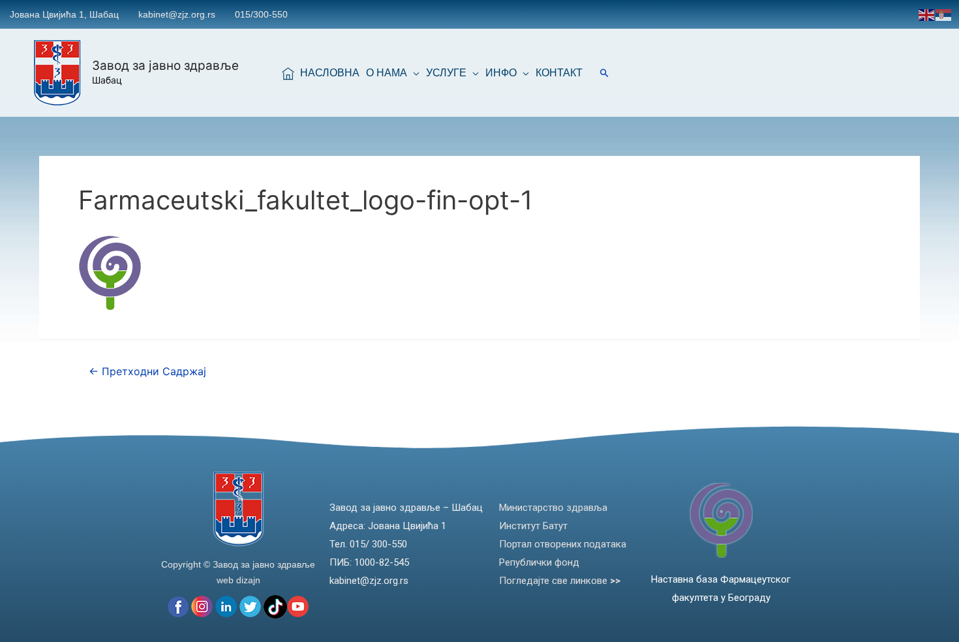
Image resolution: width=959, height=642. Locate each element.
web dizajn (238, 580)
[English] (927, 14)
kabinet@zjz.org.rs (176, 14)
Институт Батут (533, 526)
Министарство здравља (553, 507)
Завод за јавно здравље (165, 65)
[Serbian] (944, 14)
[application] (413, 73)
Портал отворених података (562, 544)
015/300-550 (261, 14)
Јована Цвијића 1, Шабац (64, 14)
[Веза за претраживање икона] (604, 72)
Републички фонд (539, 562)
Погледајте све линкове (559, 581)
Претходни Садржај (147, 371)
